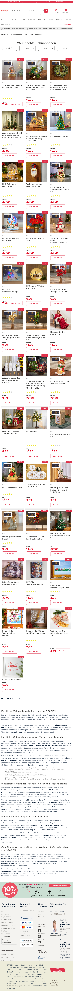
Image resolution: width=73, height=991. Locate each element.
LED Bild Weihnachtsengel (10, 290)
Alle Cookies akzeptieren (57, 970)
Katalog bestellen (8, 928)
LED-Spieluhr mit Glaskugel (10, 185)
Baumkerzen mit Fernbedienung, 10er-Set (60, 535)
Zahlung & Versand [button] (25, 905)
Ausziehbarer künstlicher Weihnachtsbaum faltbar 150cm (12, 135)
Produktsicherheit (8, 957)
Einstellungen (54, 984)
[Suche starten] (46, 11)
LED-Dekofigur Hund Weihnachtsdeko (60, 382)
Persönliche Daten (8, 925)
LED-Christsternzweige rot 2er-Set (59, 290)
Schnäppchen (66, 24)
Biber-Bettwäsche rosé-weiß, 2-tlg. (10, 583)
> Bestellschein (43, 15)
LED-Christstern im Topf (35, 239)
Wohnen (59, 19)
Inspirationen (6, 24)
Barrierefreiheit (7, 960)
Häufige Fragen (7, 911)
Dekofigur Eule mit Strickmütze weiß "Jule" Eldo (59, 490)
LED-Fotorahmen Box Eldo (60, 435)
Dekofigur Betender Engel (11, 538)
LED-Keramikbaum (59, 136)
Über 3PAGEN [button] (42, 905)
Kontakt (4, 931)
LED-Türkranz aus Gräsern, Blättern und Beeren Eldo (58, 87)
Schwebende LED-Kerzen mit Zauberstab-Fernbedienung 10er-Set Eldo (35, 384)
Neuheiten (5, 19)
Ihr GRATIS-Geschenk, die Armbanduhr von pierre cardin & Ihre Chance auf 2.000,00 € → (36, 2)
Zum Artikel (15, 104)
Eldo (3, 82)
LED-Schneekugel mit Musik (10, 239)
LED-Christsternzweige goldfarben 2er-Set (11, 337)
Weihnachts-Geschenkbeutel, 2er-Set (59, 633)
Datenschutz (54, 985)
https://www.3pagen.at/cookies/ (19, 986)
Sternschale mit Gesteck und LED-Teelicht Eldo (35, 87)
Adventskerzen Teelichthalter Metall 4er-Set (11, 380)
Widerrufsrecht (7, 955)
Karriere (41, 917)
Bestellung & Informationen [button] (9, 905)
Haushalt (31, 19)
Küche (22, 19)
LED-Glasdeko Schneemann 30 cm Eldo (59, 189)
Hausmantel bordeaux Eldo (58, 333)
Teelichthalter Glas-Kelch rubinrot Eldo (35, 538)
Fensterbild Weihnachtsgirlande (59, 586)
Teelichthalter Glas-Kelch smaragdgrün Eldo (35, 337)
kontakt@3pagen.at (57, 914)
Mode (51, 19)
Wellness (41, 19)
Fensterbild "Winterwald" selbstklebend (36, 632)
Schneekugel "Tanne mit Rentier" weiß (12, 86)
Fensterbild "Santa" (11, 680)
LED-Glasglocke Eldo (12, 488)
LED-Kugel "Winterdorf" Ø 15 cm (35, 287)
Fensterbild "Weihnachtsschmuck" (8, 633)
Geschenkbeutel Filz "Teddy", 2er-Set (12, 432)
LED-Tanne (31, 431)
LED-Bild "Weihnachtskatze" (35, 583)
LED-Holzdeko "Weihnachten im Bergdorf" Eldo (36, 138)
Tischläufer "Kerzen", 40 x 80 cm (36, 485)
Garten (68, 19)
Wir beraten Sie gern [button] (58, 905)
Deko (14, 19)
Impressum (53, 980)
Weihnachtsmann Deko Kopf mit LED (35, 185)
